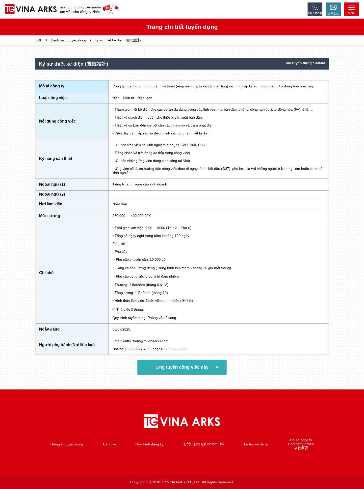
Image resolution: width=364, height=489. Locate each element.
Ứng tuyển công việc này (182, 367)
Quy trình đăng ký (149, 444)
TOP (38, 40)
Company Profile (301, 444)
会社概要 (301, 448)
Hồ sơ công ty (301, 440)
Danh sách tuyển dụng (68, 40)
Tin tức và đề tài (255, 444)
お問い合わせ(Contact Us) (203, 444)
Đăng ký (109, 444)
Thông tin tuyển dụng (66, 444)
